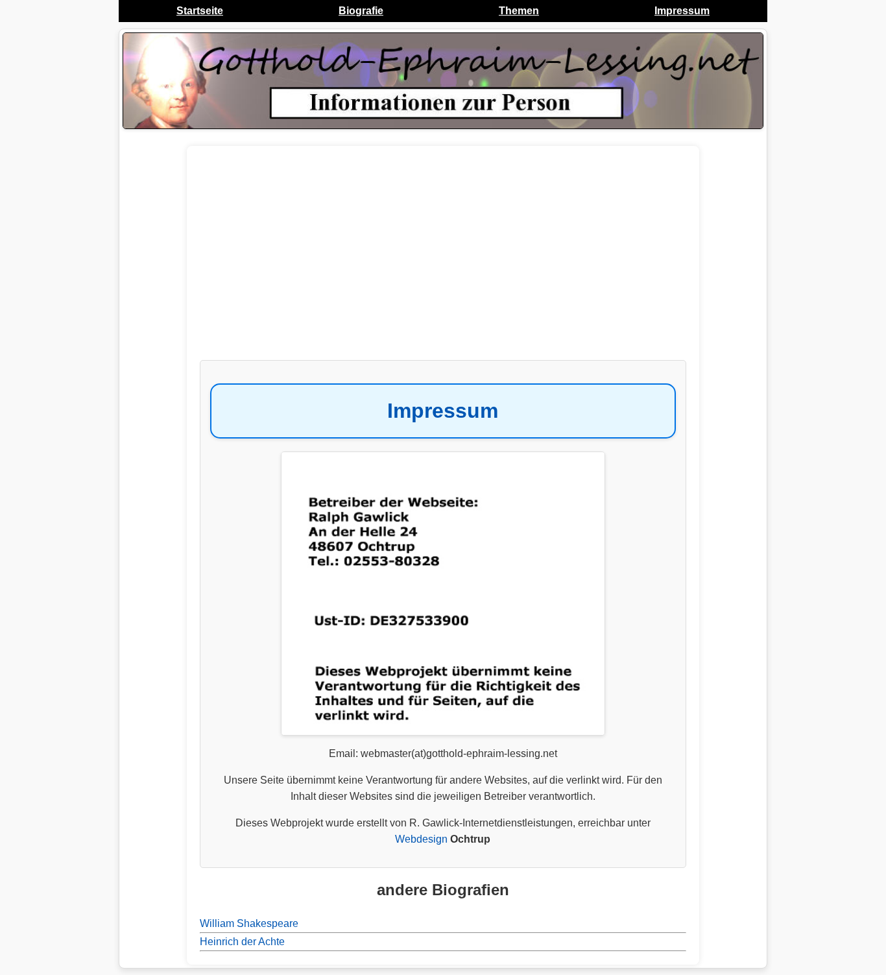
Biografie (361, 10)
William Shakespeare (249, 923)
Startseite (199, 10)
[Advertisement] (443, 259)
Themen (519, 10)
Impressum (682, 10)
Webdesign (421, 839)
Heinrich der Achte (242, 941)
